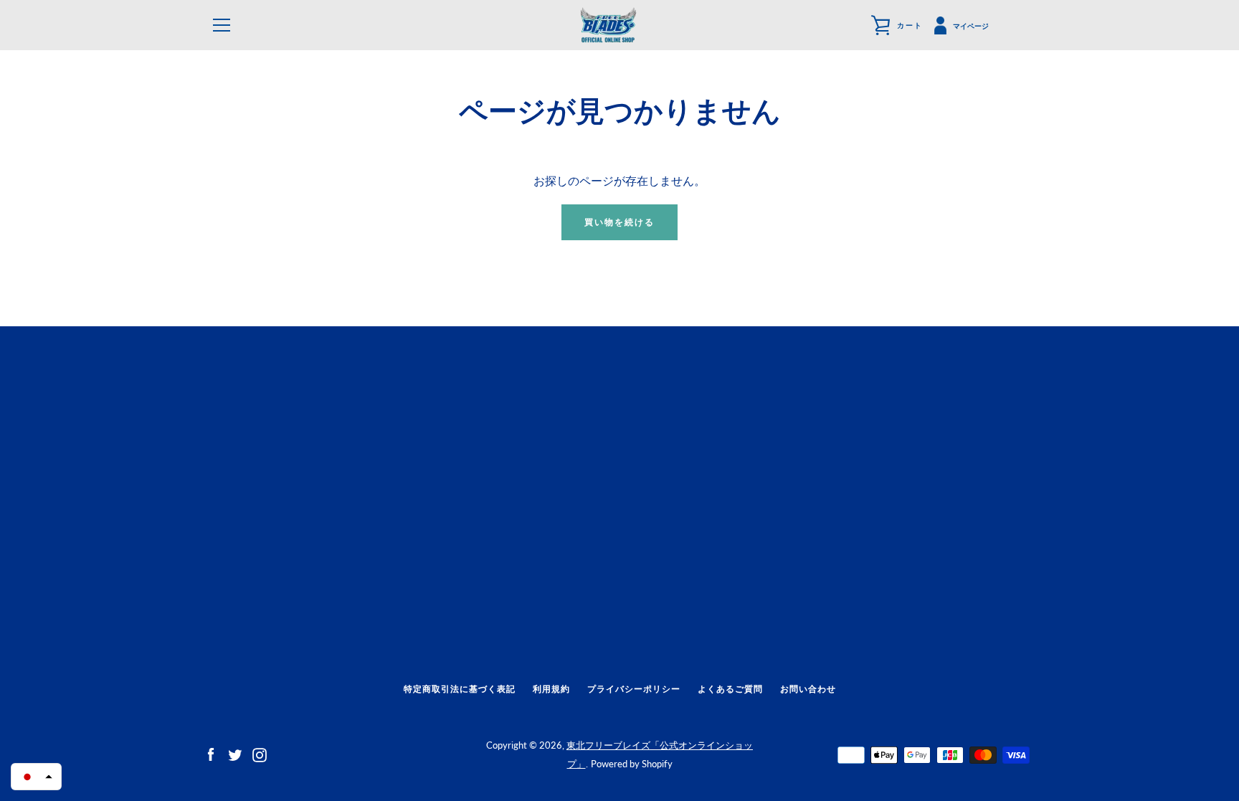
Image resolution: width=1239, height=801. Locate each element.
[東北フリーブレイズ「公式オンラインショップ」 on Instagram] (259, 753)
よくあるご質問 (730, 688)
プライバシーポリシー (633, 688)
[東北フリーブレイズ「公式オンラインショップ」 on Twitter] (235, 753)
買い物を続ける (619, 222)
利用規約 (551, 688)
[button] (36, 777)
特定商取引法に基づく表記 (460, 688)
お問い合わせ (808, 688)
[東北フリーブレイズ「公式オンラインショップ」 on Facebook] (211, 753)
